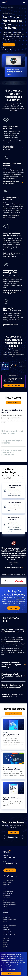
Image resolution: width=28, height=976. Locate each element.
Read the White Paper (13, 385)
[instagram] (8, 876)
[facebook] (4, 876)
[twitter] (16, 876)
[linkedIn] (12, 876)
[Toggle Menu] (19, 2)
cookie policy (8, 956)
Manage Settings (11, 969)
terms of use (15, 956)
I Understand (11, 973)
